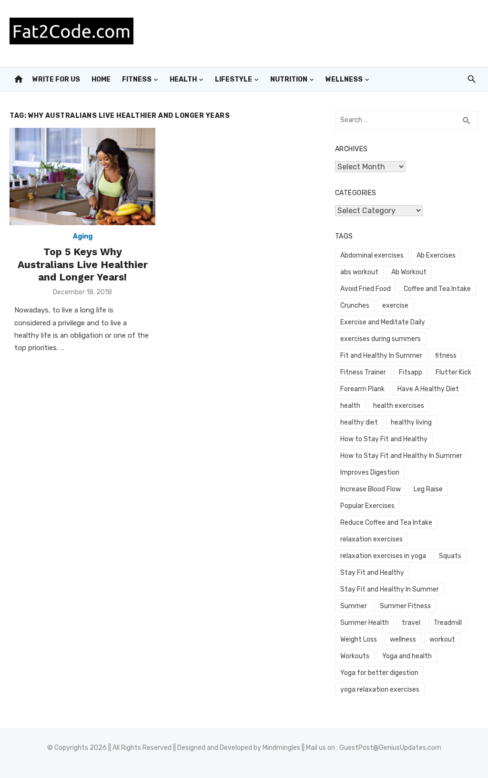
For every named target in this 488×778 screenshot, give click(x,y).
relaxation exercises (371, 539)
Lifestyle (233, 79)
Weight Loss (358, 639)
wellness (403, 639)
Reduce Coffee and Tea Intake (386, 523)
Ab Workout (409, 272)
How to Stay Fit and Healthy (383, 439)
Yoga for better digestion (379, 673)
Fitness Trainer (363, 372)
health (350, 406)
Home (101, 79)
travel (411, 623)
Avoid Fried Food (365, 289)
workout (442, 639)
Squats (450, 556)
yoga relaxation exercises (379, 689)
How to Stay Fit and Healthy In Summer (401, 456)
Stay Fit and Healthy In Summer (389, 589)
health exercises (398, 406)
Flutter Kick (453, 372)
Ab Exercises (436, 255)
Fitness (137, 79)
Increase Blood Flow (370, 489)
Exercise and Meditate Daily (382, 322)
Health (183, 79)
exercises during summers (380, 339)
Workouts (354, 656)
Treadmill (448, 623)
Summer (353, 606)
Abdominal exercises (372, 255)
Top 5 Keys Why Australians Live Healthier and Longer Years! (83, 264)
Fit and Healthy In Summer (381, 356)
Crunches (354, 305)
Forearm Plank (362, 389)
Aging (82, 236)
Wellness (344, 79)
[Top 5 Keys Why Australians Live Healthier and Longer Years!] (82, 176)
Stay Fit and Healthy (372, 573)
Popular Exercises (367, 506)
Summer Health (364, 623)
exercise (395, 305)
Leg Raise (428, 489)
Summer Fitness (405, 606)
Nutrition (288, 79)
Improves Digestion (369, 472)
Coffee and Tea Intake (437, 289)
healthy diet (359, 422)
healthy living (411, 422)
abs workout (359, 272)
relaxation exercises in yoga (383, 556)
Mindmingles (281, 748)
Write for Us (56, 79)
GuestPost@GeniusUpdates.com (390, 748)
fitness (446, 356)
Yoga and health (407, 656)
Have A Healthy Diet (428, 389)
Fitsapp (410, 372)
